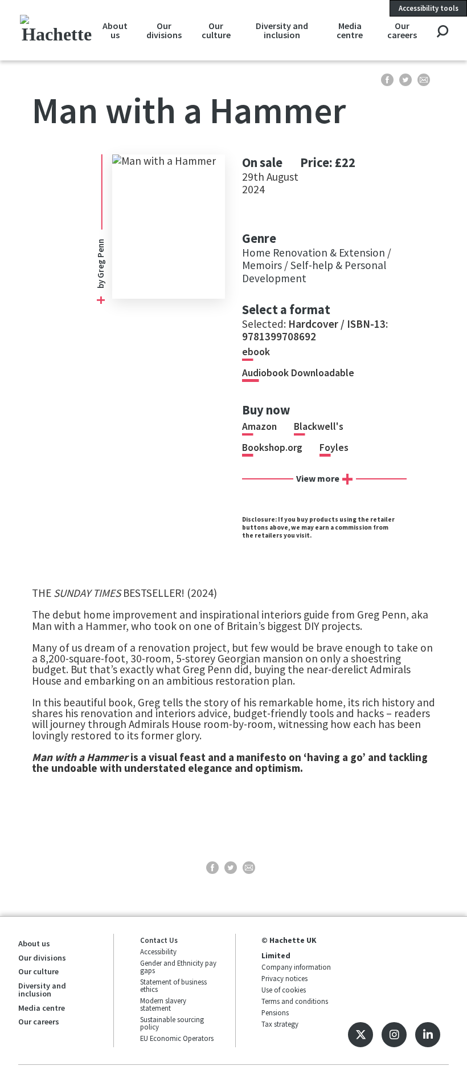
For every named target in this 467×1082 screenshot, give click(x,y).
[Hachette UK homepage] (56, 30)
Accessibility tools (428, 8)
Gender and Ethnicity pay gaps (178, 966)
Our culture (216, 30)
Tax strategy (279, 1023)
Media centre (350, 30)
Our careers (402, 30)
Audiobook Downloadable (298, 373)
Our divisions (164, 30)
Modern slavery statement (163, 1004)
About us (115, 30)
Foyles (334, 447)
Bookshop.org (272, 447)
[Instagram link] (394, 1034)
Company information (296, 966)
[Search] (442, 32)
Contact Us (159, 940)
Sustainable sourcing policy (172, 1023)
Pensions (275, 1012)
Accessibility (158, 951)
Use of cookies (283, 989)
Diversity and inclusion (282, 30)
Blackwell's (318, 426)
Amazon (259, 426)
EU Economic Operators (177, 1038)
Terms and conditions (294, 1001)
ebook (256, 351)
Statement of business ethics (173, 985)
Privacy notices (284, 978)
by (100, 263)
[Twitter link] (360, 1034)
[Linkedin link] (427, 1034)
